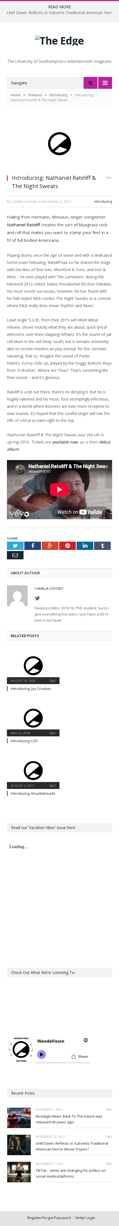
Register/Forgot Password (49, 1217)
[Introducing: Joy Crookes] (33, 665)
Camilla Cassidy (49, 588)
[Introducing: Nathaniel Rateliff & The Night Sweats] (59, 144)
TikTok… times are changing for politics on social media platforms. (71, 1173)
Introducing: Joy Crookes (31, 688)
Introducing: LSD (24, 740)
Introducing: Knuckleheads (33, 793)
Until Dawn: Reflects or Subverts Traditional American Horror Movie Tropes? (72, 1146)
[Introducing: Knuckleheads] (33, 770)
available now (64, 442)
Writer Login (85, 1217)
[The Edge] (59, 39)
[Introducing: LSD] (33, 718)
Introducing (103, 201)
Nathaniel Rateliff (23, 224)
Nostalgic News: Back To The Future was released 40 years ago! (69, 1119)
